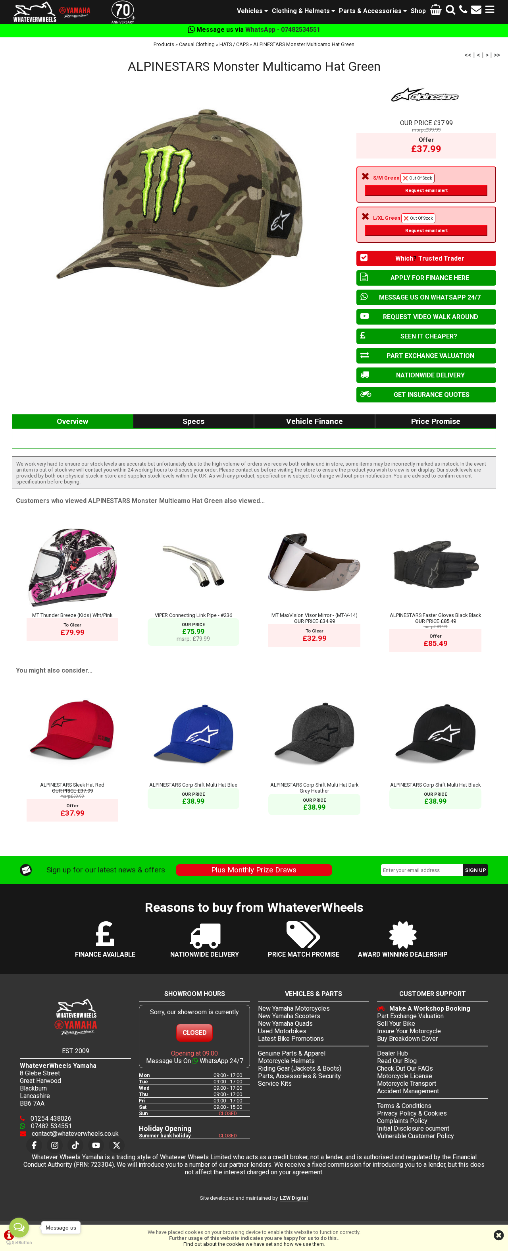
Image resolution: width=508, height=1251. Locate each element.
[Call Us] (463, 11)
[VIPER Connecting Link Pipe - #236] (194, 609)
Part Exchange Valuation (410, 1016)
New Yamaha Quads (285, 1023)
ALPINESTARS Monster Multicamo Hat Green (303, 44)
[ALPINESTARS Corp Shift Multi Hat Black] (435, 779)
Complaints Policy (402, 1121)
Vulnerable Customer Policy (415, 1136)
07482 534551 (50, 1126)
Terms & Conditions (404, 1106)
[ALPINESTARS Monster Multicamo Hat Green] (180, 200)
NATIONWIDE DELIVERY (430, 375)
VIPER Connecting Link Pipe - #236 (193, 615)
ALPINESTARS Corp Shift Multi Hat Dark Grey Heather (314, 788)
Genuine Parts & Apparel (291, 1053)
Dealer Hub (392, 1053)
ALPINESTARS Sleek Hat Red (72, 785)
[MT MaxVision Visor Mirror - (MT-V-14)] (314, 609)
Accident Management (408, 1091)
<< (467, 55)
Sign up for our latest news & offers (105, 869)
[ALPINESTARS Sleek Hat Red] (73, 779)
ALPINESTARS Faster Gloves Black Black (435, 615)
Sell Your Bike (396, 1023)
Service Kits (275, 1083)
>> (497, 55)
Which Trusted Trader (429, 258)
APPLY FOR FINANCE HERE (430, 278)
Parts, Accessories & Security (299, 1076)
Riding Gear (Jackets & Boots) (299, 1068)
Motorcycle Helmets (286, 1061)
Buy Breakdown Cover (407, 1038)
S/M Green (410, 184)
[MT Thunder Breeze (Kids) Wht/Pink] (73, 609)
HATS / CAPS (233, 44)
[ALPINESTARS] (426, 94)
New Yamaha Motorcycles (294, 1008)
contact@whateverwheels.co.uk (74, 1133)
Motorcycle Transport (406, 1083)
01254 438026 (50, 1118)
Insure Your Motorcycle (409, 1031)
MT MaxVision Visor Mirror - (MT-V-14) (314, 615)
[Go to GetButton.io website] (19, 1242)
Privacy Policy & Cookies (412, 1113)
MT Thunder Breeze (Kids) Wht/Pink (72, 615)
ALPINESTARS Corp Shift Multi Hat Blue (193, 785)
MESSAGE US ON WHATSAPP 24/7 (430, 297)
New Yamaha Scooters (289, 1016)
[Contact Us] (476, 11)
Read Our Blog (397, 1061)
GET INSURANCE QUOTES (432, 394)
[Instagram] (55, 1145)
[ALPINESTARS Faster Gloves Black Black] (435, 609)
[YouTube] (96, 1145)
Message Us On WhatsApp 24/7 (194, 1061)
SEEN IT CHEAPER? (428, 336)
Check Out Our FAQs (405, 1068)
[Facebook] (34, 1145)
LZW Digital (294, 1198)
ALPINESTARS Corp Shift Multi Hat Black (435, 785)
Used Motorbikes (282, 1031)
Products (164, 44)
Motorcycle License (404, 1076)
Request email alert (426, 190)
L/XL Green (410, 224)
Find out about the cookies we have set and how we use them (253, 1244)
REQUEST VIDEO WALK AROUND (430, 317)
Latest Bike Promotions (291, 1038)
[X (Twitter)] (117, 1145)
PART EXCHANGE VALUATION (430, 356)
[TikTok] (75, 1145)
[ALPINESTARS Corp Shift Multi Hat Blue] (194, 779)
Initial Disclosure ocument (413, 1128)
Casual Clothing (197, 44)
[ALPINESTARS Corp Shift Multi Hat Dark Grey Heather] (314, 779)
